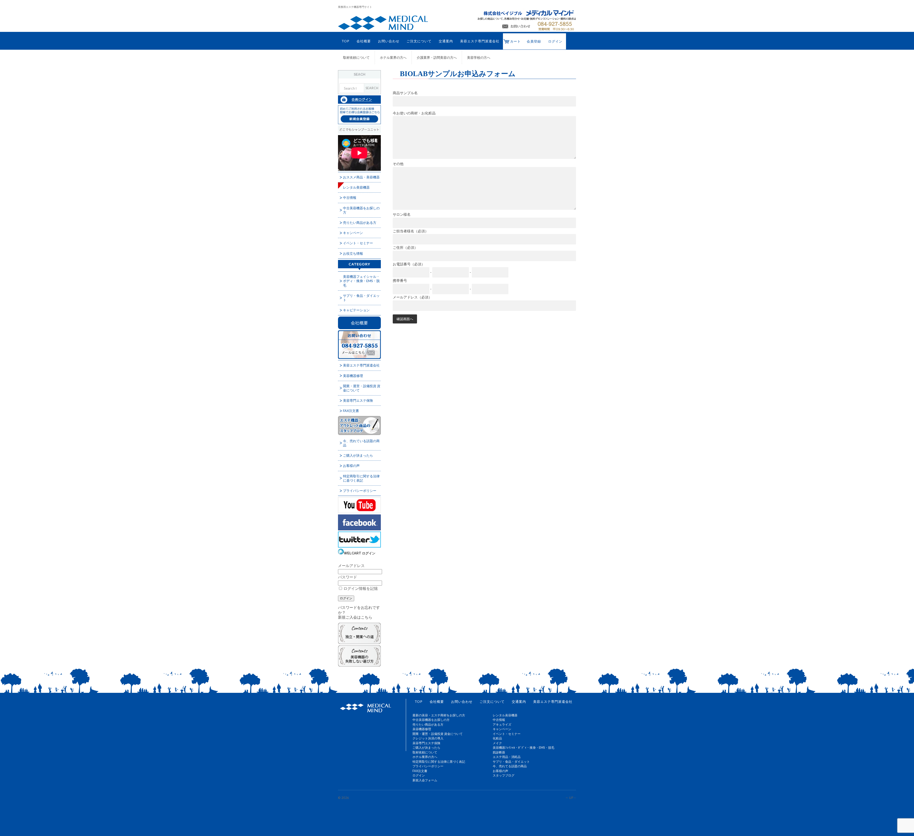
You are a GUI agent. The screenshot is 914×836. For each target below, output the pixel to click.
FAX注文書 (351, 411)
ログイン (555, 41)
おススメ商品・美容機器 (361, 177)
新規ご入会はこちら (355, 617)
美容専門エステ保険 (358, 400)
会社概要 (364, 41)
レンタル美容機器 (356, 187)
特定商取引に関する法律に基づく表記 (361, 478)
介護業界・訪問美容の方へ (437, 57)
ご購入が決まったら (358, 455)
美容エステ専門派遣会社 (479, 41)
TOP (345, 41)
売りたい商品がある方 (359, 222)
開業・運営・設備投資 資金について (361, 388)
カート (515, 41)
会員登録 (534, 41)
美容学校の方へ (478, 57)
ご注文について (419, 41)
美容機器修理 (353, 376)
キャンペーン (353, 233)
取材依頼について (356, 57)
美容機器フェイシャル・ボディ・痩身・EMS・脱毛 (361, 280)
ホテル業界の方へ (393, 57)
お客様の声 (351, 466)
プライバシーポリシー (359, 491)
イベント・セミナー (358, 243)
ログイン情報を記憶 (360, 588)
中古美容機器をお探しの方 (361, 210)
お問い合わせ (388, 41)
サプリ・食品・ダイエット (361, 297)
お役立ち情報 (353, 253)
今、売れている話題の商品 (361, 443)
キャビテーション (356, 310)
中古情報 (349, 198)
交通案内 (446, 41)
